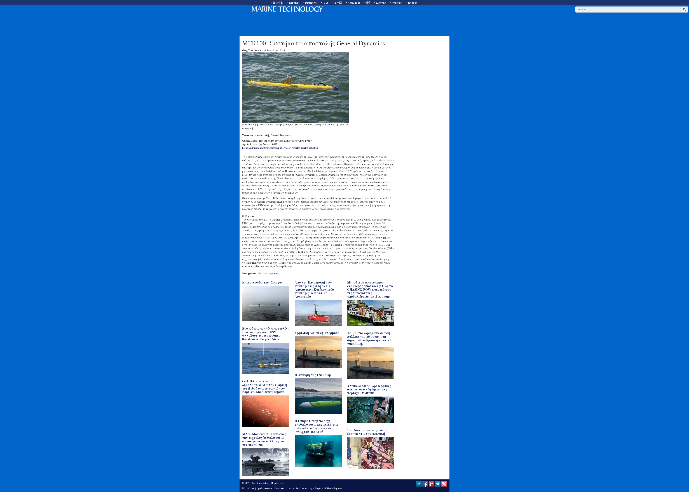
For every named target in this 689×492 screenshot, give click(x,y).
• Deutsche (310, 2)
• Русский (396, 2)
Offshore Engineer (333, 488)
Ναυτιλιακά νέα (283, 488)
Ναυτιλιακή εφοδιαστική (256, 488)
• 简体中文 (277, 2)
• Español (293, 2)
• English (412, 2)
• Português (353, 2)
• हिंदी (367, 2)
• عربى (324, 2)
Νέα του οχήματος (268, 273)
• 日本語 (337, 2)
